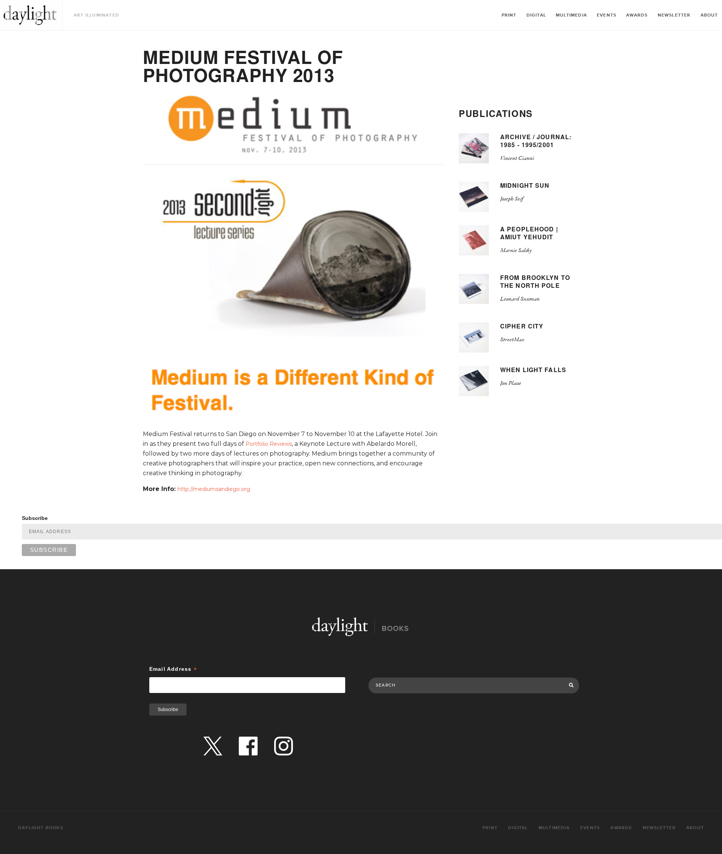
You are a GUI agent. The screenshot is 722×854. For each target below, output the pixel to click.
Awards (637, 15)
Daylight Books (30, 15)
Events (606, 15)
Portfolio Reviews (269, 444)
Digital (536, 15)
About (709, 15)
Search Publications (393, 669)
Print (509, 15)
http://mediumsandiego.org (213, 489)
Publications (496, 113)
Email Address (173, 669)
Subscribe (35, 518)
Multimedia (571, 15)
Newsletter (674, 15)
